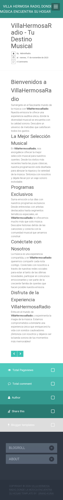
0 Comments (22, 62)
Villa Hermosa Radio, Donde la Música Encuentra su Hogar (28, 9)
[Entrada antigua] (20, 354)
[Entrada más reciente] (14, 354)
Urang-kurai (46, 493)
